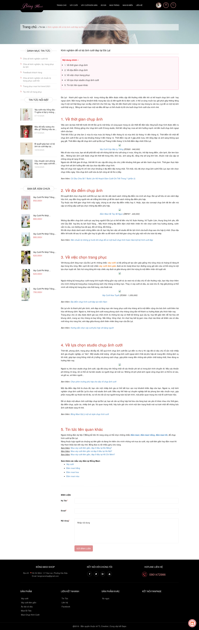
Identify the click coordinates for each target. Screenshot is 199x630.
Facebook (66, 606)
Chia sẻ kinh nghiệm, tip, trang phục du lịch (38, 65)
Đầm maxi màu (72, 476)
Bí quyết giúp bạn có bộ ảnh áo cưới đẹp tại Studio (45, 145)
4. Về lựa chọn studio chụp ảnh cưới (81, 80)
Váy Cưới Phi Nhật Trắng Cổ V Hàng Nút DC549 (43, 233)
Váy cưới (74, 5)
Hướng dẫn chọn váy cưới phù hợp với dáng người (92, 327)
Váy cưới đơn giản (89, 5)
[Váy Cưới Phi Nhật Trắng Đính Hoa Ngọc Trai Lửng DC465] (25, 294)
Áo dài (103, 5)
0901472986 (157, 574)
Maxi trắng (114, 5)
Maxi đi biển (128, 5)
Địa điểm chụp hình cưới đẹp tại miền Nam (89, 301)
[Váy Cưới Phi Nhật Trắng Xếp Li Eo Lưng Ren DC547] (25, 257)
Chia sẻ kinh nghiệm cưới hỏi (35, 58)
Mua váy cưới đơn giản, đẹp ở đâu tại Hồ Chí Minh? (93, 454)
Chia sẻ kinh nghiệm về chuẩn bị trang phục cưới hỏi (37, 79)
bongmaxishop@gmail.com (48, 576)
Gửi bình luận (84, 548)
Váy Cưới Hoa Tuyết (111, 295)
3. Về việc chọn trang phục (77, 75)
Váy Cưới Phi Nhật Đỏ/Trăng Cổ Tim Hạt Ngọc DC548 (42, 270)
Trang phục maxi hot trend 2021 (36, 86)
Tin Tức (65, 598)
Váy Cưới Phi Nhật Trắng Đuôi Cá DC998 (43, 197)
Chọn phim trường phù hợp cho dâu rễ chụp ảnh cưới (93, 381)
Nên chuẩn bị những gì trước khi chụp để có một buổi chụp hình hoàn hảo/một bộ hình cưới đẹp (112, 240)
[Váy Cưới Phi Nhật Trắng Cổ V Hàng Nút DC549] (25, 239)
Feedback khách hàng (32, 72)
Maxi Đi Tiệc (26, 610)
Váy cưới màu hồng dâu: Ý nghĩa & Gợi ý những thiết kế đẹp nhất (45, 110)
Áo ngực (105, 598)
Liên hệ (139, 5)
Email (63, 510)
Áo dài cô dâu (27, 606)
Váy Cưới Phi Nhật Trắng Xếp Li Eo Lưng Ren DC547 (43, 252)
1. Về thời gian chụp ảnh (76, 65)
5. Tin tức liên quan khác (76, 85)
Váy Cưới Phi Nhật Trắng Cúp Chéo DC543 (43, 215)
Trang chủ (61, 5)
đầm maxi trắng (148, 435)
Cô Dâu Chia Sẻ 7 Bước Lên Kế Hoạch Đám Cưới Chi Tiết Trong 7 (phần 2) (103, 178)
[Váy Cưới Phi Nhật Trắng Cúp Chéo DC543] (25, 221)
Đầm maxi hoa (72, 472)
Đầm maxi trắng (73, 468)
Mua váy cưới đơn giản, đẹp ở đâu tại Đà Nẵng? (91, 448)
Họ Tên (64, 500)
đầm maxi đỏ (162, 435)
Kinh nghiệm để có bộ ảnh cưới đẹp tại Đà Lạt (85, 50)
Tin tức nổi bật (39, 99)
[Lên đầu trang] (193, 613)
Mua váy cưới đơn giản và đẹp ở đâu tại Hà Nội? (91, 451)
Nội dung (65, 520)
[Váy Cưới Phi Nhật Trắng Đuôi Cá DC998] (25, 202)
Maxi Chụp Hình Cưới (30, 614)
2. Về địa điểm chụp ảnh (76, 70)
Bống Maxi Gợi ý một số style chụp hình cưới (90, 414)
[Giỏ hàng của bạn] (166, 5)
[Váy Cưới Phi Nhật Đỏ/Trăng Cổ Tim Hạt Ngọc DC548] (25, 276)
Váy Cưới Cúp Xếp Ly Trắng (112, 149)
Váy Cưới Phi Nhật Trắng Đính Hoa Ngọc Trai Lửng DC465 (44, 288)
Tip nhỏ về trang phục (32, 91)
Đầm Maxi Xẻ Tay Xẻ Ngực (111, 213)
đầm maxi (135, 435)
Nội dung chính (69, 59)
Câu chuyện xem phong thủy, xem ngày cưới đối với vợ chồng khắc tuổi (45, 162)
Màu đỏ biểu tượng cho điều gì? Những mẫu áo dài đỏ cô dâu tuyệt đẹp (45, 128)
